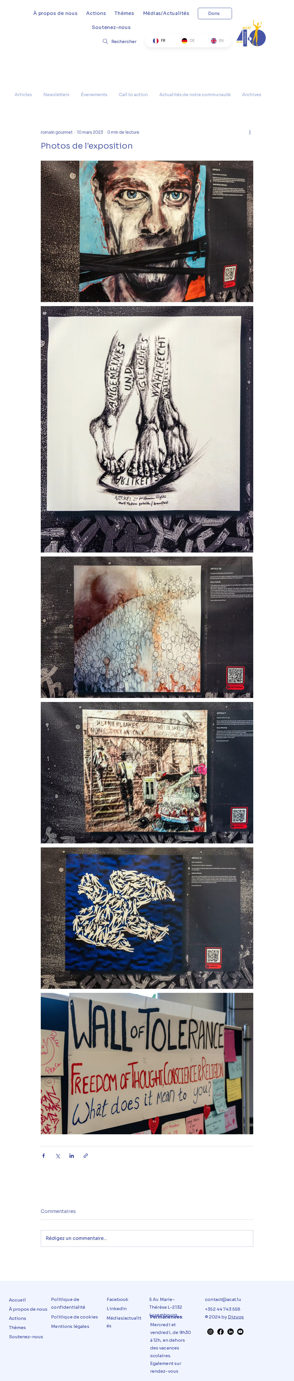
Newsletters (56, 94)
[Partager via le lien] (85, 1155)
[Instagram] (210, 1332)
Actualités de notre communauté (195, 94)
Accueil (17, 1300)
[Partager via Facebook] (43, 1155)
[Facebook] (220, 1332)
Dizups (236, 1317)
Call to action (133, 94)
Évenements (94, 94)
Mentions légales (70, 1326)
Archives (251, 94)
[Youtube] (240, 1332)
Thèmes (17, 1327)
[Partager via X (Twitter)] (57, 1155)
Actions (17, 1318)
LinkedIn (117, 1308)
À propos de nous (28, 1309)
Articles (23, 94)
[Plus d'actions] (249, 132)
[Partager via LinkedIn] (71, 1155)
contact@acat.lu (223, 1299)
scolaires (160, 1355)
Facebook (117, 1299)
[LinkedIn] (230, 1332)
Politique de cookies (74, 1317)
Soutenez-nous (26, 1336)
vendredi (160, 1332)
